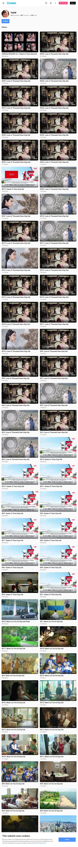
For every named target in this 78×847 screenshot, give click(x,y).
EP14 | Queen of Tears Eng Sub (13, 189)
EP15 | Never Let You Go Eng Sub (51, 676)
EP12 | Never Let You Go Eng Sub (51, 703)
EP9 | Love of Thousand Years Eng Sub (54, 351)
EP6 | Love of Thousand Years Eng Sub (15, 405)
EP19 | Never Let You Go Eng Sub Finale (16, 621)
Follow (5, 21)
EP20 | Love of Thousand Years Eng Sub (54, 189)
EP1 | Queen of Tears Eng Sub (50, 594)
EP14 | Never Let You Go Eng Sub (51, 730)
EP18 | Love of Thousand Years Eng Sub (54, 216)
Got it (67, 840)
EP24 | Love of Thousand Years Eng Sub (54, 135)
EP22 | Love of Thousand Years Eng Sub (54, 162)
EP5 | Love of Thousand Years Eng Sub (54, 405)
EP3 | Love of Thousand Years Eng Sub (54, 432)
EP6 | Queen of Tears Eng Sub (50, 513)
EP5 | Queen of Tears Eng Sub (12, 567)
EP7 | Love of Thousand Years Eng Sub (54, 378)
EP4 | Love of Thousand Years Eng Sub (15, 432)
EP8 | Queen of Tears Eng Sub (50, 540)
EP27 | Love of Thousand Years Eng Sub (16, 108)
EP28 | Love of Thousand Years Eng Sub (54, 81)
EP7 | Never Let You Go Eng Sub (51, 621)
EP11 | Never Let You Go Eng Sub (51, 757)
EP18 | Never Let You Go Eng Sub (51, 648)
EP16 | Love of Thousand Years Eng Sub (16, 270)
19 (11, 15)
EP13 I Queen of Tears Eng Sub (51, 459)
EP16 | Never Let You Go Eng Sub (13, 703)
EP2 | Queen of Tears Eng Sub (12, 594)
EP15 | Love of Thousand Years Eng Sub (54, 270)
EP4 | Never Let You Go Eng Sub (13, 676)
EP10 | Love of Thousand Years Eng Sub (16, 351)
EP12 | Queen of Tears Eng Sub (13, 486)
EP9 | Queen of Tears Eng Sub (12, 513)
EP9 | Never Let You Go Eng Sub (13, 784)
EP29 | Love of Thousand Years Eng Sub (16, 81)
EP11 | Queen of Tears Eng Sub (51, 486)
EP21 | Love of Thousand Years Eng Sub (16, 216)
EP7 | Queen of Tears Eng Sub (12, 540)
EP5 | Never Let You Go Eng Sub (51, 811)
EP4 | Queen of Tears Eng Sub (50, 567)
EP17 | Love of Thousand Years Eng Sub (54, 243)
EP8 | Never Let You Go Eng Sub (51, 784)
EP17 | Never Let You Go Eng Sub (13, 648)
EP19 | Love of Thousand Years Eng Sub (16, 243)
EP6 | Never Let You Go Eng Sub (13, 811)
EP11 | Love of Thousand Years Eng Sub (54, 324)
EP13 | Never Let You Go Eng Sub (13, 730)
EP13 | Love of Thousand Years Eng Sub (16, 297)
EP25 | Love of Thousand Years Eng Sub (16, 135)
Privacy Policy (42, 843)
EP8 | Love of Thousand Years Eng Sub (15, 378)
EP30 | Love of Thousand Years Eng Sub (54, 54)
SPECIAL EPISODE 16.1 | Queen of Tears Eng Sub (19, 54)
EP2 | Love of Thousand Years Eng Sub (15, 459)
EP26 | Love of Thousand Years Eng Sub (54, 108)
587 (21, 15)
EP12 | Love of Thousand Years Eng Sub (54, 297)
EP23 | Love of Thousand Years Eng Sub (16, 162)
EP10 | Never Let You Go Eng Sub (13, 757)
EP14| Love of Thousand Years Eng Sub (16, 324)
